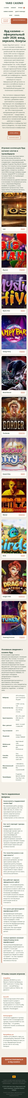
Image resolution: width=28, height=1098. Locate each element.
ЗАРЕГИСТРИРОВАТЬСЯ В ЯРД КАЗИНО (14, 1061)
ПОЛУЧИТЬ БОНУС (14, 137)
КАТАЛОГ (13, 7)
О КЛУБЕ (6, 7)
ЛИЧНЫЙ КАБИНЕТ (5, 20)
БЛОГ (10, 15)
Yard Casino (14, 3)
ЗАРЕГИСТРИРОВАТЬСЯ (19, 20)
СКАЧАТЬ (17, 15)
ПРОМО (21, 7)
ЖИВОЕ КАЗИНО (8, 11)
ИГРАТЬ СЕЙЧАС (14, 133)
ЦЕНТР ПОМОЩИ (20, 11)
